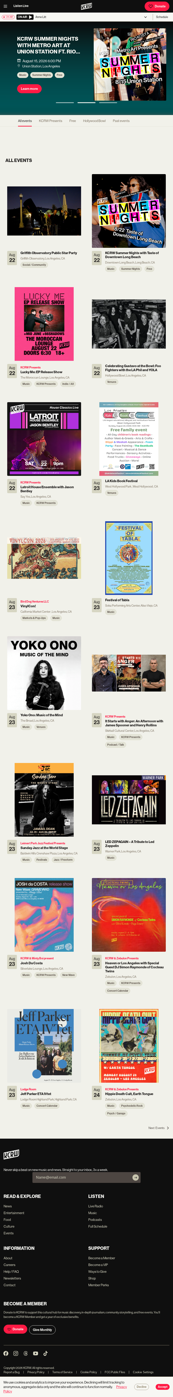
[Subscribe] (135, 1177)
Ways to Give (97, 1271)
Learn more (29, 89)
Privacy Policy (33, 1372)
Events (9, 1233)
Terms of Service (60, 1372)
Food (7, 1220)
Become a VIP (98, 1265)
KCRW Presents (50, 121)
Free (59, 75)
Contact (10, 1285)
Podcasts (95, 1220)
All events (25, 121)
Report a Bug (12, 1372)
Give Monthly (42, 1330)
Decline (141, 1387)
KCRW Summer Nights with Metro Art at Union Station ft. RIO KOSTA (47, 48)
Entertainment (14, 1213)
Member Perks (98, 1285)
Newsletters (12, 1278)
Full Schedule (97, 1226)
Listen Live (21, 6)
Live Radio (95, 1206)
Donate (160, 6)
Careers (9, 1265)
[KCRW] (11, 1158)
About (8, 1258)
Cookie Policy (86, 1372)
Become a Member (101, 1258)
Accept (162, 1387)
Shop (92, 1278)
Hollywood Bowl (94, 121)
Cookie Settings (143, 1372)
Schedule (162, 17)
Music (22, 75)
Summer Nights (41, 75)
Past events (121, 121)
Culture (9, 1226)
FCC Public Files (112, 1372)
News (8, 1206)
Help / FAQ (11, 1271)
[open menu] (7, 6)
